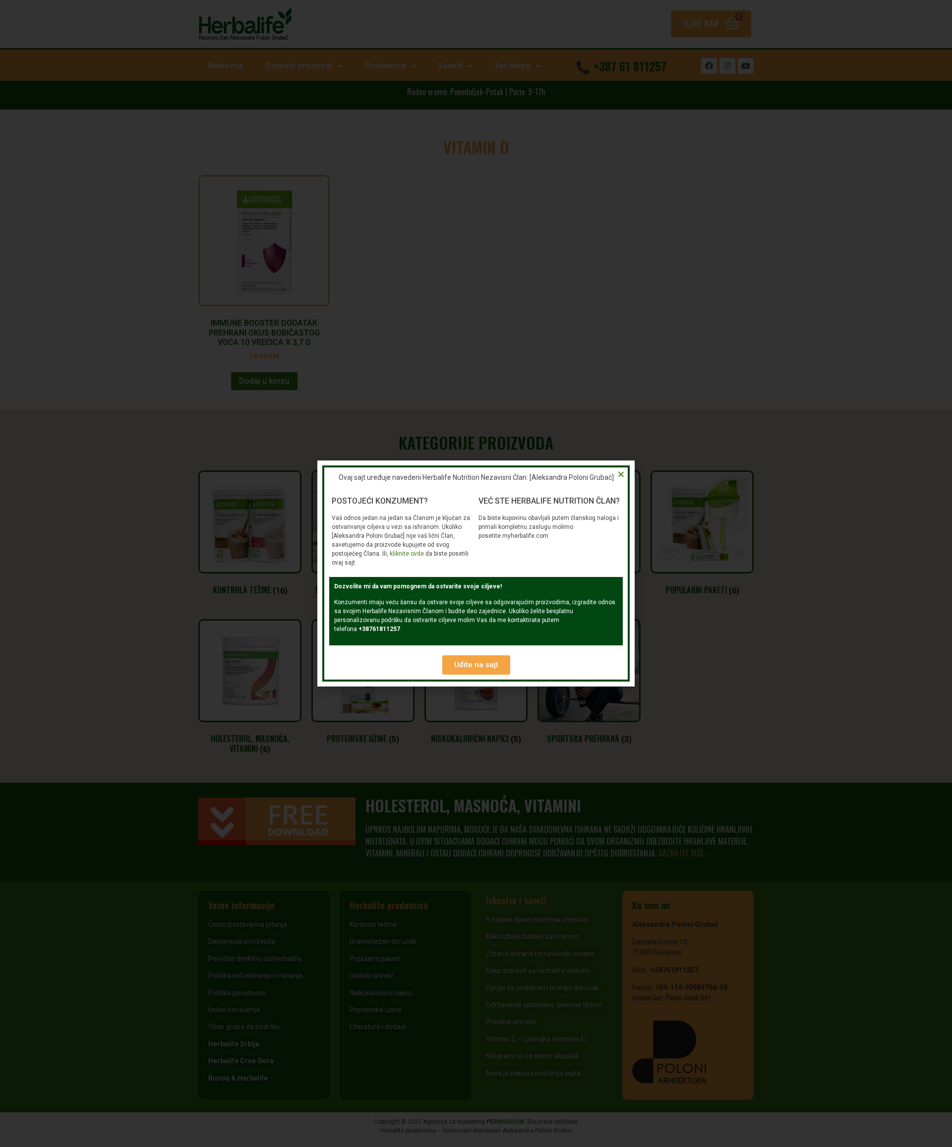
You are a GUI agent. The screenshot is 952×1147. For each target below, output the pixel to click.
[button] (476, 665)
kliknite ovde (407, 553)
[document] (476, 573)
